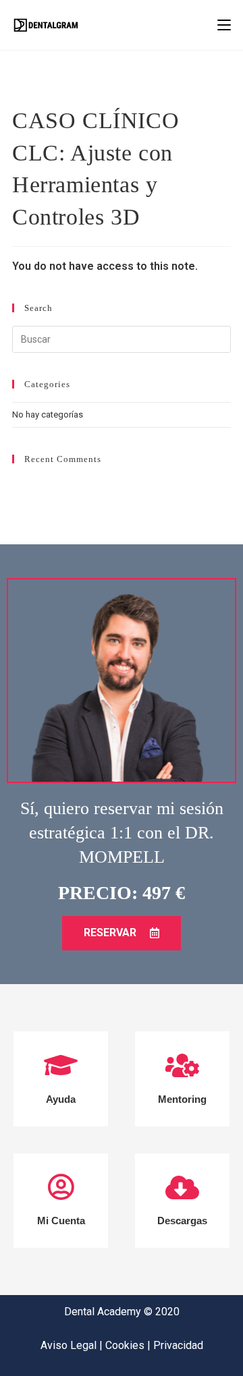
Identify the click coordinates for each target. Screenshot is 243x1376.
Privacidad (178, 1345)
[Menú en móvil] (224, 25)
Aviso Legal (69, 1345)
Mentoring (182, 1099)
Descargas (182, 1220)
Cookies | (129, 1345)
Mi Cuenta (61, 1220)
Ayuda (61, 1099)
